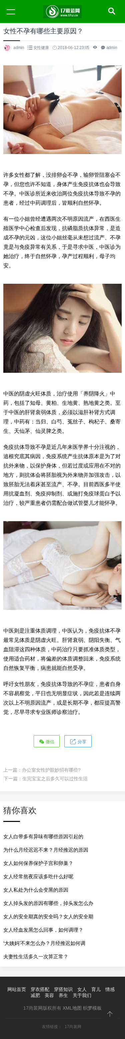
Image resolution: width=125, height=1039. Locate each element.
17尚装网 (73, 1026)
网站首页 (16, 989)
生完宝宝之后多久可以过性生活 (55, 778)
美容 (49, 995)
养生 (63, 995)
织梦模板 (92, 1008)
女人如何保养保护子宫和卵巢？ (38, 863)
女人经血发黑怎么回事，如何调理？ (43, 930)
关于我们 (82, 995)
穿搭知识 (63, 989)
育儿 (96, 989)
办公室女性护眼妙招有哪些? (51, 770)
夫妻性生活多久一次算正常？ (35, 956)
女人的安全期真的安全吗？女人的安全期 (48, 916)
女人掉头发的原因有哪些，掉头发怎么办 (48, 903)
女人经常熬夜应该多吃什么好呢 (38, 876)
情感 (110, 989)
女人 (82, 989)
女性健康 (41, 47)
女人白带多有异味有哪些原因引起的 (43, 836)
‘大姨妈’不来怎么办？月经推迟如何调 (44, 943)
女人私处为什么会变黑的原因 (35, 890)
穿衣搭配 (40, 989)
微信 (49, 741)
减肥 (35, 995)
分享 (81, 741)
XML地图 (72, 1008)
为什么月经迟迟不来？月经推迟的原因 (45, 850)
